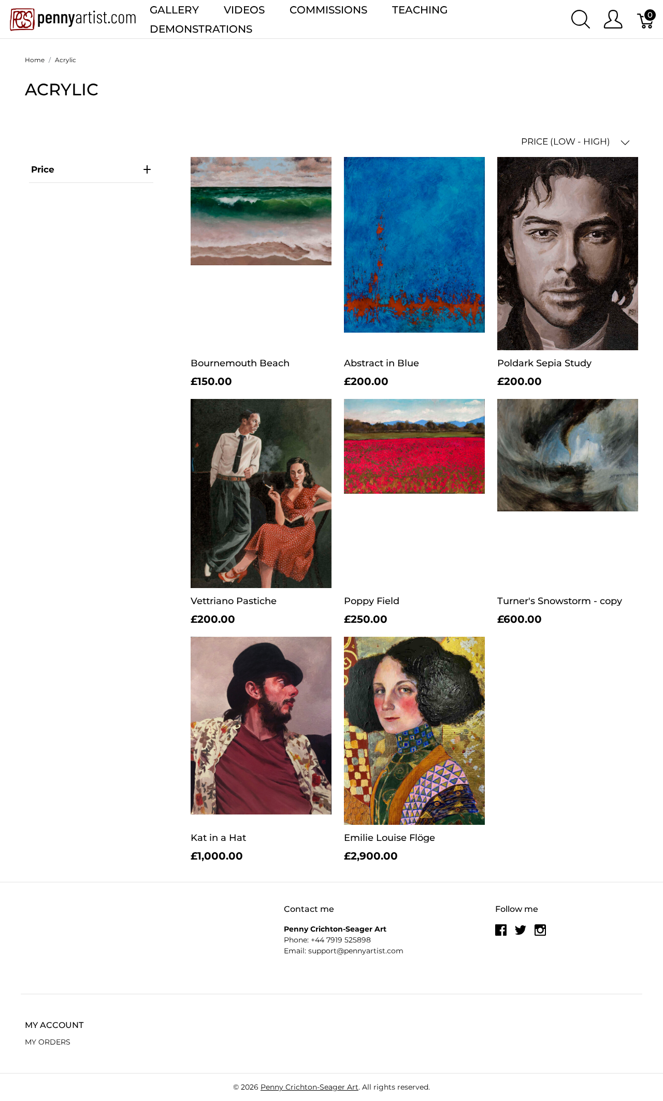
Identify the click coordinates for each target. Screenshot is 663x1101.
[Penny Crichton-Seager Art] (72, 18)
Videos (244, 10)
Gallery (174, 10)
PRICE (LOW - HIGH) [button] (566, 141)
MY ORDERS (47, 1042)
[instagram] (540, 934)
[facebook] (501, 934)
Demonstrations (201, 29)
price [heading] (42, 169)
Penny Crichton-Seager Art (309, 1087)
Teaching (420, 10)
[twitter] (520, 934)
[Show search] (580, 19)
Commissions (328, 10)
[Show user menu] (613, 19)
